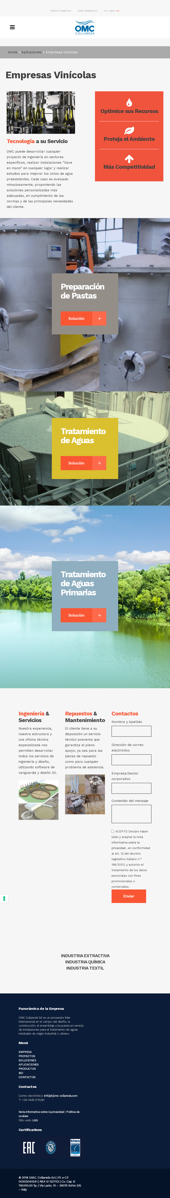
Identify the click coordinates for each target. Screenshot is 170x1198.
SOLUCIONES (27, 1060)
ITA (106, 11)
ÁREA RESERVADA (87, 11)
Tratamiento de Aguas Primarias (83, 583)
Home (12, 52)
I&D (21, 1073)
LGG (35, 1120)
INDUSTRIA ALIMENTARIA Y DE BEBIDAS (85, 955)
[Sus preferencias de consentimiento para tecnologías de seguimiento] (4, 898)
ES (118, 11)
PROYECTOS (27, 1056)
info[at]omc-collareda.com (60, 1095)
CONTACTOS (27, 1077)
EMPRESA (25, 1052)
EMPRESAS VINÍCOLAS (85, 961)
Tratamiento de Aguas (83, 435)
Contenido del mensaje (131, 843)
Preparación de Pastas (82, 291)
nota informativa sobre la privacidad (127, 842)
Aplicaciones (31, 52)
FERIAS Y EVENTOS (61, 11)
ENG (112, 11)
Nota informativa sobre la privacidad (41, 1112)
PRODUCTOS (27, 1068)
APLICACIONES (29, 1064)
